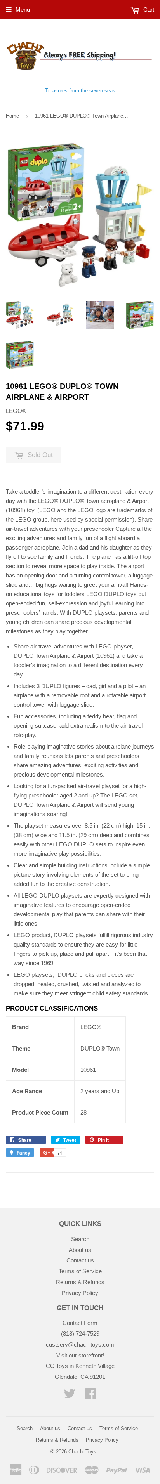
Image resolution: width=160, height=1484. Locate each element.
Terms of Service (80, 1271)
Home (12, 116)
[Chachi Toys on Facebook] (90, 1396)
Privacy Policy (80, 1293)
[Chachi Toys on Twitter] (69, 1396)
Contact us (80, 1260)
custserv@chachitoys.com (80, 1344)
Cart (148, 9)
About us (80, 1249)
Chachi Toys (82, 1452)
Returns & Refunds (80, 1282)
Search (80, 1239)
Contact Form (80, 1322)
